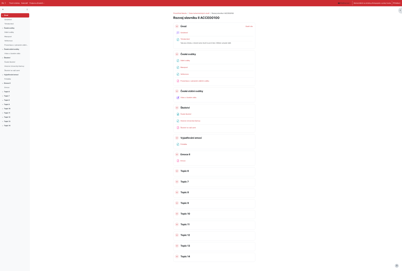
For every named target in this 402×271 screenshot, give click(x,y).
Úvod (6, 15)
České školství (9, 62)
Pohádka (7, 79)
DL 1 (4, 3)
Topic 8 (7, 100)
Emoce (6, 87)
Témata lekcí (9, 24)
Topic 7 (7, 96)
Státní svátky (9, 32)
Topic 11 (7, 113)
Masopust (8, 37)
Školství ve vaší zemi (12, 70)
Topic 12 (7, 117)
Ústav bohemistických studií (199, 13)
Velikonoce (8, 41)
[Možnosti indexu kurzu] (27, 9)
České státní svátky (11, 49)
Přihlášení (396, 3)
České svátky (9, 28)
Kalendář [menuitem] (24, 3)
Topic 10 (7, 109)
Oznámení (8, 20)
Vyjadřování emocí (11, 75)
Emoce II (7, 83)
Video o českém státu (12, 53)
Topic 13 (7, 121)
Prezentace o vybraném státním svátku (16, 45)
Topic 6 (7, 92)
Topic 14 (7, 126)
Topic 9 (7, 104)
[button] (344, 3)
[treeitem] (15, 19)
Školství (7, 58)
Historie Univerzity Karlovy (14, 66)
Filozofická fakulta (180, 13)
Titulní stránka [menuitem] (14, 3)
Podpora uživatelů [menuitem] (36, 3)
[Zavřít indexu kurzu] (3, 9)
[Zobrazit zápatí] (397, 266)
